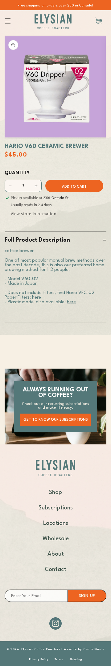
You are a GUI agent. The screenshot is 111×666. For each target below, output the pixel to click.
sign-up (87, 596)
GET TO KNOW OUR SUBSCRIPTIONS (55, 420)
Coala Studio (93, 649)
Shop (55, 492)
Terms (59, 659)
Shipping (75, 659)
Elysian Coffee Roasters (40, 649)
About (55, 554)
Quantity (17, 173)
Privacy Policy (38, 659)
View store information (33, 213)
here (36, 297)
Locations (55, 523)
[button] (7, 21)
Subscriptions (56, 508)
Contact (55, 569)
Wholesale (56, 538)
